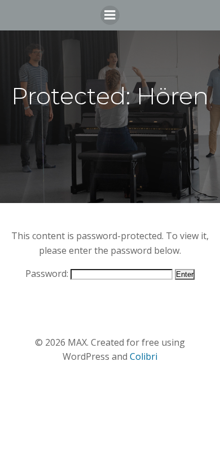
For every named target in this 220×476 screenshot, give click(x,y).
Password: (48, 273)
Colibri (143, 356)
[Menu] (110, 15)
